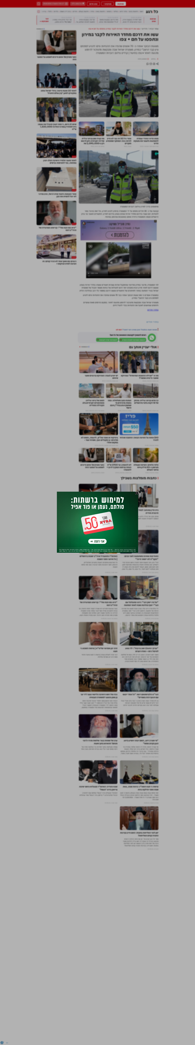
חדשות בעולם (83, 11)
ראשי (141, 11)
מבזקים (121, 3)
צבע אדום (93, 3)
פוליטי (116, 11)
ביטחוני (109, 11)
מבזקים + (107, 3)
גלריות (56, 11)
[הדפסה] (154, 95)
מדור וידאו (123, 11)
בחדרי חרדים (152, 341)
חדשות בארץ (100, 11)
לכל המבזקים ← (44, 51)
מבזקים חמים (153, 51)
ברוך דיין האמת (65, 11)
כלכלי (50, 11)
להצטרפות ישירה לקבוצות (108, 371)
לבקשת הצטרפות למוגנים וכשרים (133, 371)
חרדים (75, 11)
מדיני (92, 11)
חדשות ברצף (133, 11)
